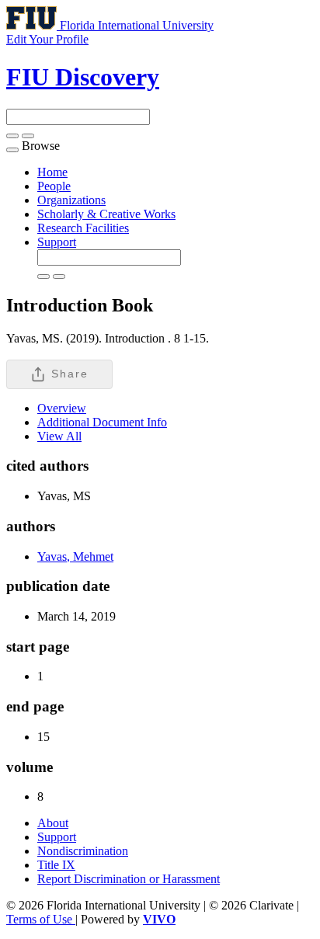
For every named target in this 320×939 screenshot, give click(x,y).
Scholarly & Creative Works (106, 214)
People (54, 186)
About (52, 822)
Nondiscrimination (82, 850)
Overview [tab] (61, 408)
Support (56, 242)
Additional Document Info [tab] (102, 422)
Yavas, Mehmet (75, 556)
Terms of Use (40, 919)
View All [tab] (59, 436)
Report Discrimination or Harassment (128, 878)
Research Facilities (83, 228)
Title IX (56, 864)
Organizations (71, 200)
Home (52, 172)
